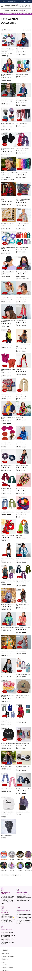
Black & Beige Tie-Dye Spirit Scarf (7, 559)
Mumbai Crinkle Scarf (6, 488)
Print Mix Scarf (19, 535)
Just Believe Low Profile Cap (7, 271)
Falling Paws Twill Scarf (6, 766)
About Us (4, 965)
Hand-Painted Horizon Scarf (22, 74)
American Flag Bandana (6, 297)
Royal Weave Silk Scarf (21, 651)
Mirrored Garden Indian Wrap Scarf (22, 605)
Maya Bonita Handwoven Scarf (22, 581)
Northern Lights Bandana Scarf (23, 512)
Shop (3, 1)
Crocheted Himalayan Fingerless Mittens (8, 370)
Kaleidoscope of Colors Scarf (22, 148)
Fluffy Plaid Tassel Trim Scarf (7, 604)
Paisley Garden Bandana (21, 488)
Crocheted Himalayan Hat (7, 442)
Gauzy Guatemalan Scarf (21, 123)
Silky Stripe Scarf (5, 674)
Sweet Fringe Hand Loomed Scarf (23, 788)
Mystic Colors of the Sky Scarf (22, 223)
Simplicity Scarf (19, 394)
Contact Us (5, 959)
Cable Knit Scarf (19, 369)
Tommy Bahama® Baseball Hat (22, 695)
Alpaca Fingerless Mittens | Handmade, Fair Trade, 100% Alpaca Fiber (7, 50)
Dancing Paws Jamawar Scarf (7, 465)
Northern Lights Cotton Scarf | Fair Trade (7, 75)
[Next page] (16, 845)
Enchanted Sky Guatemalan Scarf (23, 674)
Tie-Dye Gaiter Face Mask (21, 271)
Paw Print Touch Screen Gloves (8, 99)
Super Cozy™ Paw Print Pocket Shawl (8, 198)
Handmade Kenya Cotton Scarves (8, 627)
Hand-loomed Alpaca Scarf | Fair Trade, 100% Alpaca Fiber (23, 99)
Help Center (5, 953)
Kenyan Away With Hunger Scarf (23, 627)
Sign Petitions (22, 1)
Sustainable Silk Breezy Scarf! (7, 345)
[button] (20, 6)
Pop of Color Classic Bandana (7, 223)
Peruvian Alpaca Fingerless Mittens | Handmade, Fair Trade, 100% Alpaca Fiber (23, 199)
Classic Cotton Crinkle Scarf (22, 247)
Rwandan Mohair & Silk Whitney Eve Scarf (8, 581)
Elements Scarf (19, 417)
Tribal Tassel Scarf (5, 394)
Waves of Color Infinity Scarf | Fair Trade (7, 696)
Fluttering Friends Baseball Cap (23, 297)
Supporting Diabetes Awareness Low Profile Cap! (8, 321)
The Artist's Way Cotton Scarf (7, 535)
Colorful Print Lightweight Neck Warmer (8, 248)
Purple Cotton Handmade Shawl (23, 812)
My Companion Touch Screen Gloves (7, 149)
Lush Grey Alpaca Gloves (6, 835)
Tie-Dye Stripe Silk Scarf (21, 172)
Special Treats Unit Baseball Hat (8, 743)
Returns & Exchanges (8, 956)
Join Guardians (11, 1)
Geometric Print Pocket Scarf (22, 743)
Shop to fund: (13, 10)
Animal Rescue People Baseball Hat (23, 767)
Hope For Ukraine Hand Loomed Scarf (8, 418)
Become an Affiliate (7, 967)
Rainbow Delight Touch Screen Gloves (8, 124)
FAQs (3, 962)
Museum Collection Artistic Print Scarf (23, 345)
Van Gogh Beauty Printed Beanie (8, 172)
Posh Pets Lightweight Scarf (22, 465)
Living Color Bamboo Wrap (22, 719)
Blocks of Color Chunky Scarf (7, 651)
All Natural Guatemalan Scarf (7, 512)
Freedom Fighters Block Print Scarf (22, 559)
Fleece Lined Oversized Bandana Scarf (23, 49)
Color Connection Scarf (21, 320)
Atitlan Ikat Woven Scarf (6, 788)
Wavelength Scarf (20, 442)
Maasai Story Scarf (5, 719)
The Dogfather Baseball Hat (7, 812)
